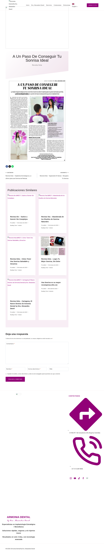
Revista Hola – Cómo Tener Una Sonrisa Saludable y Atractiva (20, 261)
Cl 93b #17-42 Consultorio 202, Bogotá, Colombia (84, 433)
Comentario (10, 344)
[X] (9, 166)
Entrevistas (66, 5)
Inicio (27, 5)
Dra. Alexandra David (37, 5)
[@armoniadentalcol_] (79, 478)
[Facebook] (7, 166)
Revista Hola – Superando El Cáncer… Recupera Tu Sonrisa (54, 175)
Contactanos (57, 5)
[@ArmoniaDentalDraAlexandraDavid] (75, 478)
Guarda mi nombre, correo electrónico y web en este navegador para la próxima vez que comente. (33, 374)
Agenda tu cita (92, 5)
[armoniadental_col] (71, 478)
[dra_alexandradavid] (87, 478)
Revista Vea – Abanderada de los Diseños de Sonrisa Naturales (52, 219)
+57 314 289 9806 (77, 469)
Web (51, 369)
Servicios (49, 5)
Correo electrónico (34, 369)
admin (13, 222)
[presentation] (21, 203)
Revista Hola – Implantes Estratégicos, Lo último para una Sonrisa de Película (18, 175)
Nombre (9, 369)
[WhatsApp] (12, 166)
